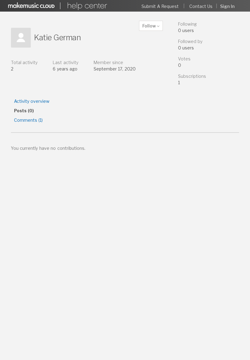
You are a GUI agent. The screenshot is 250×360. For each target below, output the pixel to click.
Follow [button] (149, 25)
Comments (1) (28, 120)
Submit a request (160, 6)
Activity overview (31, 101)
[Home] (86, 6)
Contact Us (200, 6)
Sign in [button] (227, 6)
